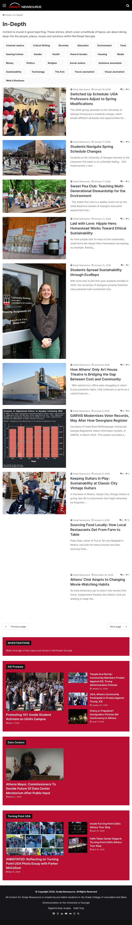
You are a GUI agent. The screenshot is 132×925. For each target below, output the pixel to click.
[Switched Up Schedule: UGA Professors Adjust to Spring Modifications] (34, 112)
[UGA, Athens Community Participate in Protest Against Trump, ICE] (77, 699)
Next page (115, 626)
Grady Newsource (81, 89)
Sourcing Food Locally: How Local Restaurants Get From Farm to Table (98, 530)
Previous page (18, 626)
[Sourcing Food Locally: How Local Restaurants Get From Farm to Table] (34, 543)
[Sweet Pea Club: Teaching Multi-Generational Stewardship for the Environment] (34, 196)
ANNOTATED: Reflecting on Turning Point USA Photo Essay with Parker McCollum (32, 863)
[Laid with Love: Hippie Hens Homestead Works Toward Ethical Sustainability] (34, 238)
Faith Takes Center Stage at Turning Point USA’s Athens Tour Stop (106, 842)
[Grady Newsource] (25, 5)
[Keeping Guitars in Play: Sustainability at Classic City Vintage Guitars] (34, 493)
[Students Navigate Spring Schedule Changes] (34, 157)
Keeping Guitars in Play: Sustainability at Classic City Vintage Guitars (94, 483)
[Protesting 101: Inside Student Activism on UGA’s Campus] (35, 691)
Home (8, 15)
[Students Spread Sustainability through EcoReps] (34, 311)
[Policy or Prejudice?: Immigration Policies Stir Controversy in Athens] (77, 716)
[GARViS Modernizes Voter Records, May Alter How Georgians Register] (34, 438)
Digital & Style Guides (59, 908)
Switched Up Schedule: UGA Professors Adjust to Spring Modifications (94, 99)
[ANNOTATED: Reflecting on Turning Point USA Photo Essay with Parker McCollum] (35, 838)
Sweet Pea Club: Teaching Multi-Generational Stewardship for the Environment (97, 191)
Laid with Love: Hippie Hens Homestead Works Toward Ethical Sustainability (98, 228)
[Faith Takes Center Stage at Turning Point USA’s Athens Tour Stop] (77, 845)
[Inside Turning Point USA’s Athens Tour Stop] (77, 828)
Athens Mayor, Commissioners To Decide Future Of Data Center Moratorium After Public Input (31, 788)
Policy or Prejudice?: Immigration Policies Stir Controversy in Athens (104, 714)
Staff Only (78, 908)
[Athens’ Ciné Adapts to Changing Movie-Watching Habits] (34, 597)
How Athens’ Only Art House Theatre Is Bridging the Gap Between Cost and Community (95, 374)
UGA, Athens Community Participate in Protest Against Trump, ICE (107, 698)
